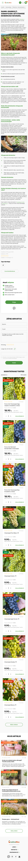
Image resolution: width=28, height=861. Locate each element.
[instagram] (12, 856)
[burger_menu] (2, 2)
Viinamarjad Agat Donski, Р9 (11, 619)
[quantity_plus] (10, 416)
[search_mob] (20, 2)
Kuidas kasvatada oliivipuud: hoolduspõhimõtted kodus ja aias (11, 790)
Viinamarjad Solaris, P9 (10, 576)
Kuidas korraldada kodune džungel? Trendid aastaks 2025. (12, 761)
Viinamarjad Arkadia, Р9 (10, 662)
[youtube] (19, 856)
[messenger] (14, 308)
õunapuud (19, 202)
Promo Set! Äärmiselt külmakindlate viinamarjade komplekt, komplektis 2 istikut (12, 447)
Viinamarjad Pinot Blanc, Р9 (11, 533)
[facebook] (3, 265)
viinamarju (21, 19)
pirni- (23, 202)
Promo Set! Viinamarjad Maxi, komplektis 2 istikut (12, 490)
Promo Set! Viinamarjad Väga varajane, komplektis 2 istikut (12, 404)
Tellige (14, 302)
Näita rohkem (14, 724)
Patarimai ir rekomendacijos (9, 742)
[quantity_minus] (6, 416)
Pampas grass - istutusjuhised (10, 819)
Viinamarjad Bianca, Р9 (10, 705)
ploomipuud (5, 203)
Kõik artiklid (14, 831)
